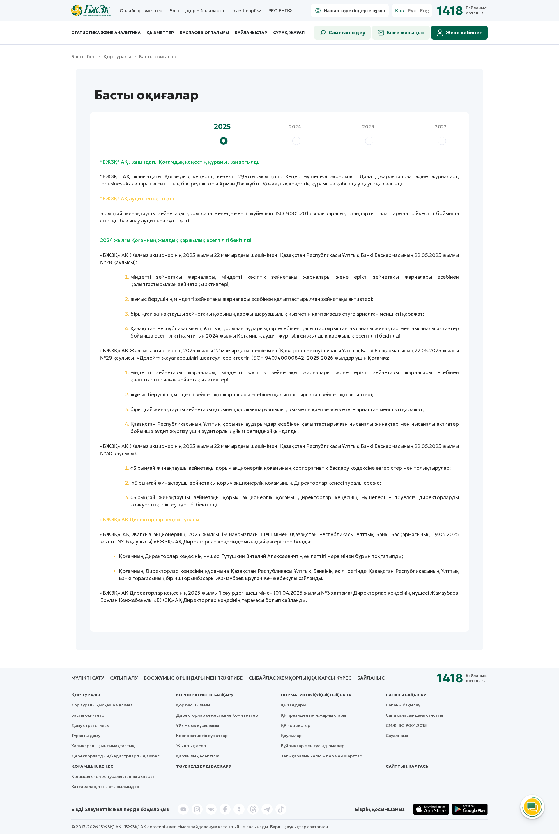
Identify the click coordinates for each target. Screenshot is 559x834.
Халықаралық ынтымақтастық (103, 745)
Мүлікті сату (87, 678)
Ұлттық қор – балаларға (197, 10)
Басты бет (83, 56)
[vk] (211, 809)
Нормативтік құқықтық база (316, 694)
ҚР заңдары (293, 705)
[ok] (239, 809)
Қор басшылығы (193, 705)
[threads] (253, 809)
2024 (295, 126)
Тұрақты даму (85, 735)
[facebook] (225, 809)
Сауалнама (397, 735)
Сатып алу (124, 678)
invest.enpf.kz (246, 10)
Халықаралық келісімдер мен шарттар (321, 756)
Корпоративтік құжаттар (202, 735)
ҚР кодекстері (296, 725)
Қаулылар (291, 735)
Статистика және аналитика (106, 32)
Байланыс (371, 678)
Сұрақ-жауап (289, 32)
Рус (412, 10)
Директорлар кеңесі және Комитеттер (217, 715)
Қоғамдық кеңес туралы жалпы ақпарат (113, 776)
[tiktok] (280, 809)
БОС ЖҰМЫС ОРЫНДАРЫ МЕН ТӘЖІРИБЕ (193, 678)
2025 (222, 126)
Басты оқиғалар (87, 715)
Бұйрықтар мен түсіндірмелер (312, 745)
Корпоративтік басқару (204, 694)
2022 (441, 126)
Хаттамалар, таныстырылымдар (105, 786)
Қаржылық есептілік (197, 756)
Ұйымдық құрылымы (197, 725)
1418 (450, 11)
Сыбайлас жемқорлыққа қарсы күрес (300, 678)
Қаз (399, 10)
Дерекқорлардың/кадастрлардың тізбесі (116, 756)
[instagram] (197, 809)
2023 (368, 126)
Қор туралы (117, 56)
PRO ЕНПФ (280, 10)
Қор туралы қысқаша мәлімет (102, 705)
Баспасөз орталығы (204, 32)
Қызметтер (160, 32)
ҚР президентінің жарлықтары (313, 715)
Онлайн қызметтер (141, 10)
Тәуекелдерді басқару (203, 766)
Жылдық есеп (191, 745)
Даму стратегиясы (90, 725)
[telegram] (267, 809)
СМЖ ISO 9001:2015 (406, 725)
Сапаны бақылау (406, 694)
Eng (424, 10)
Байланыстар (251, 32)
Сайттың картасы (407, 766)
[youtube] (183, 809)
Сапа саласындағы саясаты (414, 715)
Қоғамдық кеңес (92, 766)
